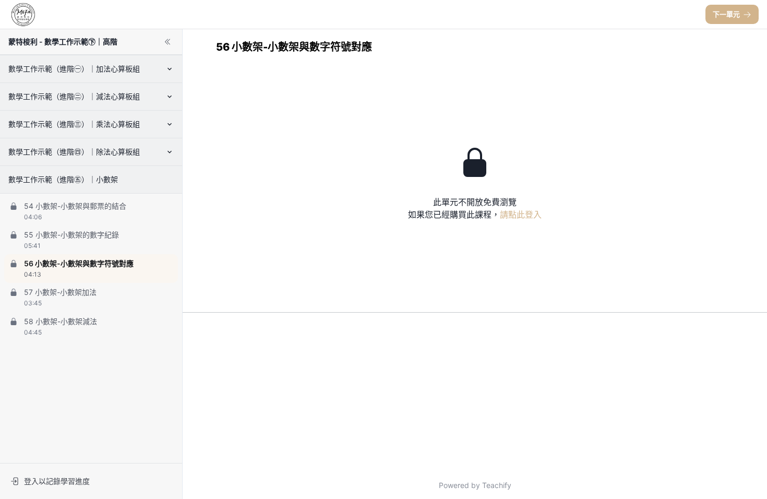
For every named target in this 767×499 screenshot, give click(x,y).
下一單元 (726, 14)
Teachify (496, 485)
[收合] (167, 41)
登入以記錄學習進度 (57, 481)
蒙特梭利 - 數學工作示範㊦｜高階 (62, 41)
